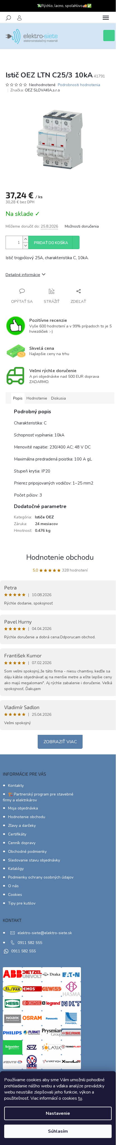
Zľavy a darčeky (22, 825)
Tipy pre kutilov (21, 903)
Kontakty (16, 785)
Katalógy (16, 868)
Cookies (15, 894)
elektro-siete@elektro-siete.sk (45, 933)
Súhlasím (58, 1131)
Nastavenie (58, 1113)
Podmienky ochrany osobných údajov (40, 877)
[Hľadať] (8, 17)
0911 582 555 (30, 942)
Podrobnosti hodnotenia (79, 85)
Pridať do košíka (51, 242)
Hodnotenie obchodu (60, 557)
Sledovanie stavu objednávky (34, 860)
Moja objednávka (23, 808)
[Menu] (105, 18)
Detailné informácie (23, 274)
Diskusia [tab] (58, 398)
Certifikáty (17, 834)
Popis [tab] (18, 398)
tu (80, 1098)
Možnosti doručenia (82, 226)
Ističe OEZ (44, 517)
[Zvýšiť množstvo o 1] (25, 239)
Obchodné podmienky (27, 851)
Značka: (35, 90)
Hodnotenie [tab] (37, 398)
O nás (13, 886)
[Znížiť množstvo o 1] (25, 245)
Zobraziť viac (60, 742)
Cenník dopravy (21, 843)
